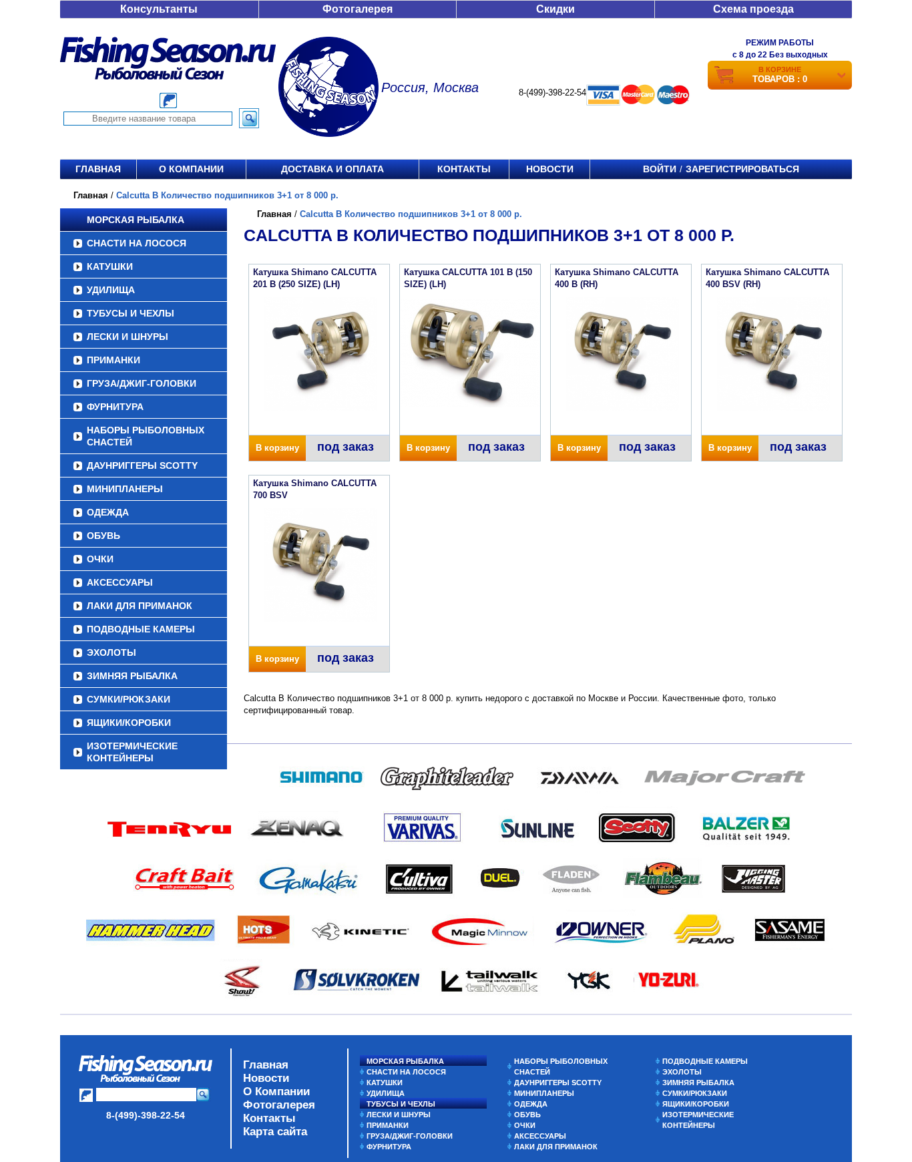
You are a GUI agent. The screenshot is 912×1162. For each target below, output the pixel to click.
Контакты (464, 169)
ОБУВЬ (103, 535)
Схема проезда (753, 9)
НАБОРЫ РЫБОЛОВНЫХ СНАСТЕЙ (145, 436)
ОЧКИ (100, 559)
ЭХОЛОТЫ (111, 652)
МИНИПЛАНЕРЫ (125, 488)
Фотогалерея (357, 9)
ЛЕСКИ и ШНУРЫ (127, 336)
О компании (191, 169)
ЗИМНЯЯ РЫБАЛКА (132, 675)
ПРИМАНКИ (113, 360)
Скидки (555, 9)
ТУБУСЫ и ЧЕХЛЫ (130, 313)
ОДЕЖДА (108, 512)
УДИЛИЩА (111, 289)
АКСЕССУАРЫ (120, 582)
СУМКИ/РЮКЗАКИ (128, 699)
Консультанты (159, 9)
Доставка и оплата (332, 169)
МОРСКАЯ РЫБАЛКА (135, 219)
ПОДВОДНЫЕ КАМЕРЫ (141, 629)
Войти (659, 169)
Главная (98, 169)
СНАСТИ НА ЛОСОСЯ (136, 243)
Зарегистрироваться (742, 169)
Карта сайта (275, 1131)
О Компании (276, 1091)
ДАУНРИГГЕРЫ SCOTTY (142, 465)
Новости (550, 169)
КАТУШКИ (110, 266)
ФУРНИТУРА (115, 406)
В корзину (277, 448)
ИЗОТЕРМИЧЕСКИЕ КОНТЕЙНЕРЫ (132, 752)
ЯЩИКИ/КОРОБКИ (129, 722)
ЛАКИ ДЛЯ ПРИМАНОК (139, 605)
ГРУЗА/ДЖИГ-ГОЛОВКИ (141, 383)
